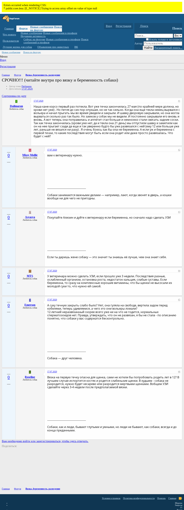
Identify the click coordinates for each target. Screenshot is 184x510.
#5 (179, 299)
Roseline (30, 376)
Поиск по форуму (32, 52)
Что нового (9, 34)
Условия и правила (111, 498)
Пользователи (11, 40)
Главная (9, 28)
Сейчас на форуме (34, 39)
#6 (179, 371)
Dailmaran (27, 86)
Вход (3, 60)
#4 (179, 270)
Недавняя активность (33, 36)
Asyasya (30, 217)
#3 (179, 212)
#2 (179, 150)
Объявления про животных (53, 47)
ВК (76, 47)
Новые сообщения (41, 27)
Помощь (161, 498)
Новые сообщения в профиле (60, 33)
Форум (23, 28)
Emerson (29, 304)
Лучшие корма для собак (17, 47)
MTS (30, 275)
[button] (19, 35)
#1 (179, 101)
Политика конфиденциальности (139, 498)
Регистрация (7, 66)
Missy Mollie (30, 155)
